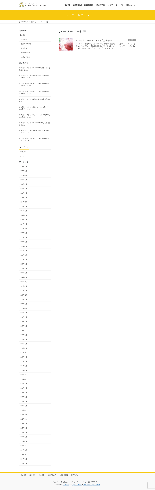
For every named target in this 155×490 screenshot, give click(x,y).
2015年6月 (23, 432)
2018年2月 (23, 344)
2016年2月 (23, 401)
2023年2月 (23, 246)
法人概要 (24, 48)
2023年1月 (23, 251)
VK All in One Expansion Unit (91, 485)
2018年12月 (24, 330)
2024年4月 (23, 215)
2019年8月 (23, 313)
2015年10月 (24, 419)
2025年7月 (23, 184)
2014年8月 (23, 463)
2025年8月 (23, 180)
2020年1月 (23, 304)
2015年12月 (24, 410)
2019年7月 (23, 317)
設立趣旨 (24, 39)
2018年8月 (23, 335)
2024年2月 (23, 219)
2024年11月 (24, 202)
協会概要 (23, 35)
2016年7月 (23, 388)
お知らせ (23, 152)
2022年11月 (24, 255)
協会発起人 (75, 475)
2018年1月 (23, 348)
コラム (22, 156)
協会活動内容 (51, 475)
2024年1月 (23, 224)
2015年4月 (23, 441)
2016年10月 (24, 379)
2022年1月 (23, 277)
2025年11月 (24, 175)
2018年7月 (23, 339)
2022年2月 (23, 273)
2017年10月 (24, 352)
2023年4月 (23, 242)
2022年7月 (23, 259)
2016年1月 (23, 406)
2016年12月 (24, 375)
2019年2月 (23, 326)
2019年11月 (24, 308)
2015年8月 (23, 428)
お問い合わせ (25, 57)
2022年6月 (23, 264)
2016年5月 (23, 392)
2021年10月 (24, 282)
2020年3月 (23, 299)
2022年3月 (23, 268)
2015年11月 (24, 414)
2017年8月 (23, 357)
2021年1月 (23, 290)
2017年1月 (23, 370)
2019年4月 (23, 321)
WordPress (66, 485)
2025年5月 (23, 189)
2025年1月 (23, 197)
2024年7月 (23, 206)
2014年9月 (23, 459)
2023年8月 (23, 233)
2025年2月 (23, 193)
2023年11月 (24, 228)
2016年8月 (23, 384)
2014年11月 (24, 450)
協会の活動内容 (26, 44)
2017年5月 (23, 361)
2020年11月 (24, 295)
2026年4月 (23, 171)
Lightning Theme (77, 485)
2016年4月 (23, 397)
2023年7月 (23, 237)
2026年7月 (23, 166)
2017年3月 (23, 366)
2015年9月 (23, 423)
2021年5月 (23, 286)
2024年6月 (23, 211)
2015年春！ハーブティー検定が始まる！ (95, 40)
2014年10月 (24, 454)
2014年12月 (24, 446)
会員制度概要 (25, 52)
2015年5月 (23, 437)
